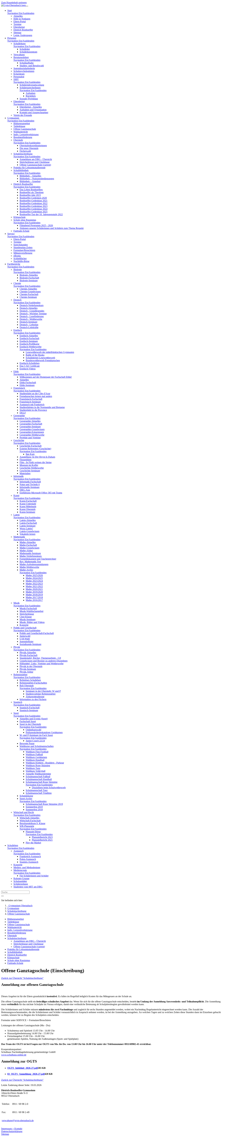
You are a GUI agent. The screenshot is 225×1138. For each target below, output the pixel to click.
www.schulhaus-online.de (13, 1054)
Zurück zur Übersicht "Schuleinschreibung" (22, 978)
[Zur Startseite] (13, 5)
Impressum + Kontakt (11, 1128)
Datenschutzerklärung (11, 1131)
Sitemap (5, 1134)
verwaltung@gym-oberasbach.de (18, 1120)
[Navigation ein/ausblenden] (27, 6)
